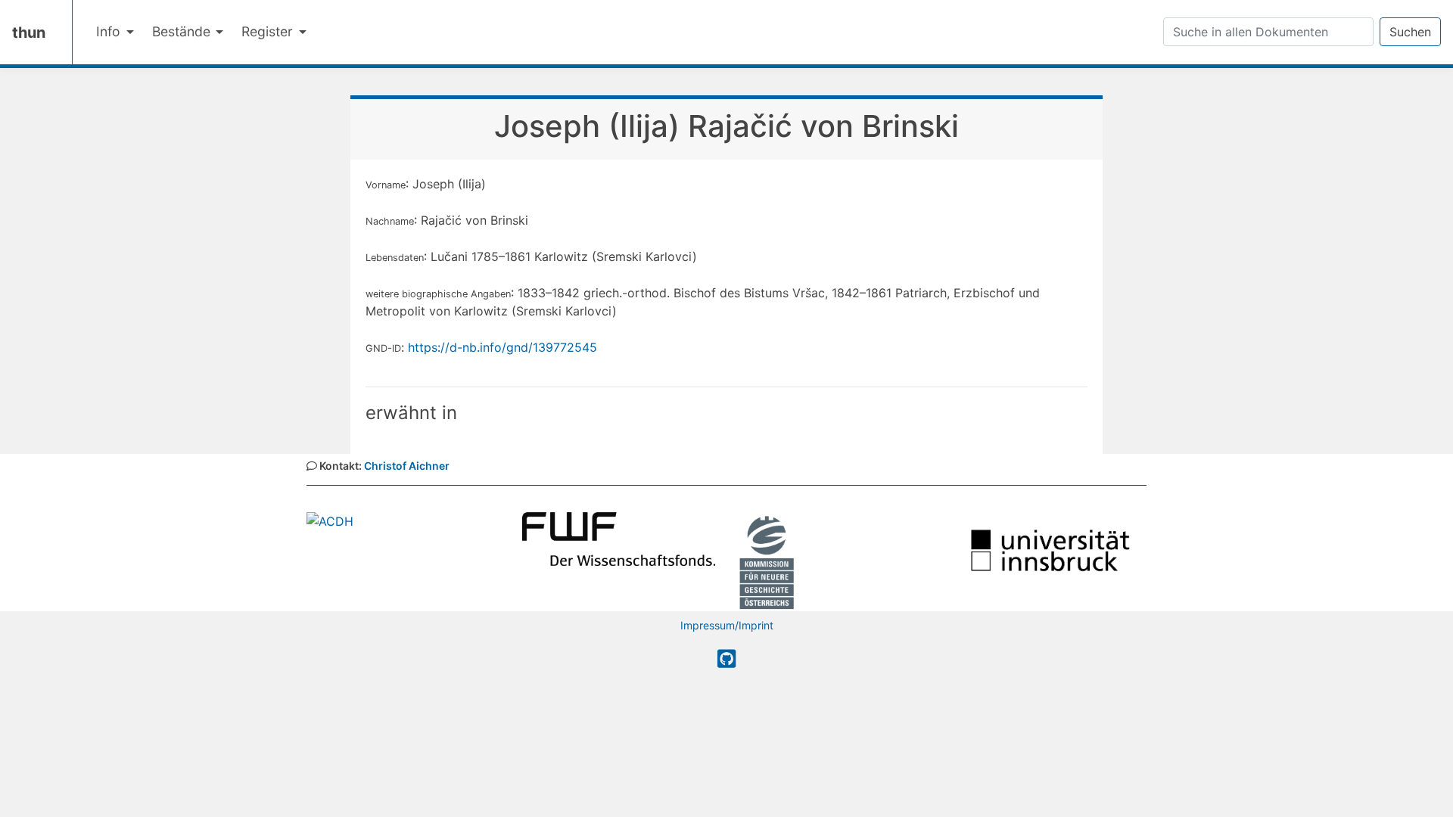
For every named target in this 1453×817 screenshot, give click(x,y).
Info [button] (110, 31)
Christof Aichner (407, 465)
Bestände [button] (183, 31)
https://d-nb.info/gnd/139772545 (502, 347)
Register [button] (269, 31)
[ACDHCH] (329, 519)
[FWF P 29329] (618, 537)
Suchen (1410, 31)
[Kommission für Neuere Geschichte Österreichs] (766, 560)
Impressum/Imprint (726, 625)
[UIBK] (1050, 549)
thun (28, 32)
